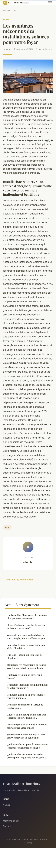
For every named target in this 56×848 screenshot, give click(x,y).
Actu (14, 10)
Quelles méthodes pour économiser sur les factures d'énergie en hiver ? (27, 746)
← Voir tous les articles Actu (18, 579)
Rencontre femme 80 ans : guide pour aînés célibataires (26, 646)
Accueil (6, 10)
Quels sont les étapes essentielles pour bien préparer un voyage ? (27, 616)
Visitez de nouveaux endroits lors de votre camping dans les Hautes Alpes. (26, 636)
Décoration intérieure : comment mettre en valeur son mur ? (28, 686)
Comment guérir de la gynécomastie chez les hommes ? (26, 696)
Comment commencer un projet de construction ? (25, 706)
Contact (7, 826)
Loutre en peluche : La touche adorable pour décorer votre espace (27, 726)
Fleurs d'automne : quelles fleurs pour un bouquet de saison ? (27, 627)
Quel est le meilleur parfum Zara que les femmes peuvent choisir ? (26, 716)
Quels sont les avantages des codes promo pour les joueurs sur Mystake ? (26, 756)
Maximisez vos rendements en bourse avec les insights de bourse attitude (26, 666)
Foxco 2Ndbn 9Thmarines (21, 783)
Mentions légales (11, 820)
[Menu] (50, 2)
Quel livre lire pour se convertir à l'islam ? (24, 676)
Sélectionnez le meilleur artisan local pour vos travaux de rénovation (26, 736)
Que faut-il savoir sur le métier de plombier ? (25, 656)
